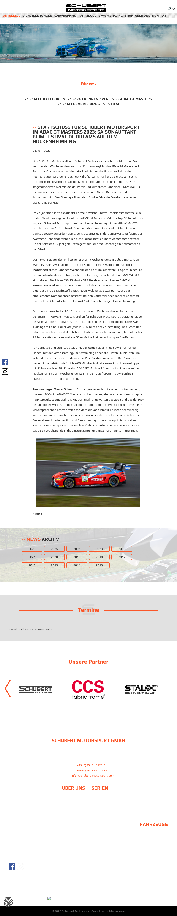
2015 (54, 565)
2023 (99, 548)
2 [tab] (88, 706)
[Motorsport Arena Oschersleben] (112, 689)
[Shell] (59, 689)
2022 (121, 548)
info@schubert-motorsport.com (92, 775)
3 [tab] (93, 706)
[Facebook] (5, 362)
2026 (31, 548)
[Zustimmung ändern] (8, 902)
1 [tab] (83, 706)
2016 (31, 565)
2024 (76, 548)
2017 (121, 557)
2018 (99, 557)
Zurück (37, 513)
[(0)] (169, 8)
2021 (31, 557)
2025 (54, 548)
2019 (76, 557)
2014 (76, 565)
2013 (99, 565)
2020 (54, 557)
